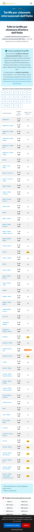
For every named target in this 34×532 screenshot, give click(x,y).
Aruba (4, 409)
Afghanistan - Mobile (8, 126)
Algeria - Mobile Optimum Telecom (7, 232)
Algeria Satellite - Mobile (7, 239)
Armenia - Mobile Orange (7, 382)
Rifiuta (26, 525)
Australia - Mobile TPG (7, 461)
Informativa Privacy (17, 529)
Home (13, 9)
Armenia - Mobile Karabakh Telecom (7, 375)
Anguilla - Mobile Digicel (7, 303)
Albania (4, 160)
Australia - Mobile (7, 447)
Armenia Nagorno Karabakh (7, 396)
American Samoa (7, 246)
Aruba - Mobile (6, 415)
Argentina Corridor (7, 356)
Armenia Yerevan (7, 402)
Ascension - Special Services (8, 435)
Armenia (5, 362)
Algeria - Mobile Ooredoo (7, 225)
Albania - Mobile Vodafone (7, 193)
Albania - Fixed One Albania (8, 180)
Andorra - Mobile (7, 258)
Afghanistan (6, 119)
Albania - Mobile (7, 186)
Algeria (4, 212)
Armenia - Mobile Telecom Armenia (7, 389)
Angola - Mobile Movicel (7, 277)
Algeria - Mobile (7, 219)
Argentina (5, 337)
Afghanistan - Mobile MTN (8, 147)
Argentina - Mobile (7, 343)
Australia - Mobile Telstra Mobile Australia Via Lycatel (8, 476)
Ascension (5, 428)
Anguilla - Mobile (7, 296)
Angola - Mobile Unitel (7, 284)
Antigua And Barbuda (6, 323)
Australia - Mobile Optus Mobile (7, 454)
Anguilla (5, 290)
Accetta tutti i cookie (12, 525)
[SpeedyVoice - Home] (8, 3)
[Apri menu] (31, 3)
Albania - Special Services (7, 200)
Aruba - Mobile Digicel (6, 421)
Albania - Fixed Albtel (6, 167)
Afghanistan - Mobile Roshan (8, 154)
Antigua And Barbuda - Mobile (7, 330)
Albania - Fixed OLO (8, 173)
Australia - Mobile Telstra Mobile (7, 468)
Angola (4, 264)
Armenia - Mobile (7, 368)
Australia (5, 441)
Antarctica (5, 317)
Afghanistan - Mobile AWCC (8, 132)
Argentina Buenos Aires (7, 350)
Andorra (5, 252)
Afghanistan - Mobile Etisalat (8, 139)
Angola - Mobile (7, 270)
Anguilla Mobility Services (7, 310)
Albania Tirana (6, 206)
